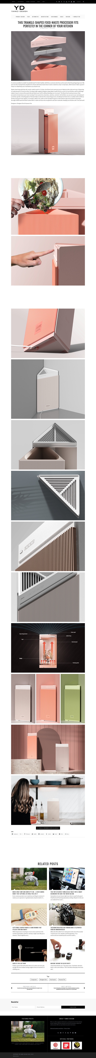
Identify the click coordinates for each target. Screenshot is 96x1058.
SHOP (38, 1)
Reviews (68, 16)
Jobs (43, 1)
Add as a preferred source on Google (49, 828)
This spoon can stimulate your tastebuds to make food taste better (29, 988)
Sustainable (54, 16)
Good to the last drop (19, 963)
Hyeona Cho (62, 979)
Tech (28, 16)
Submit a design (30, 1)
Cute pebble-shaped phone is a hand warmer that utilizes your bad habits (27, 928)
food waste (53, 979)
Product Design (20, 16)
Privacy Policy (67, 1028)
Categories (21, 1)
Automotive (35, 16)
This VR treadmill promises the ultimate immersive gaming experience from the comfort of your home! (66, 988)
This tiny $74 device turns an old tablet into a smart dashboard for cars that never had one (66, 893)
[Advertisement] (59, 9)
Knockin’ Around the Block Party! (60, 963)
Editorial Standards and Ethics (56, 1028)
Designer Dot (43, 979)
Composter (34, 979)
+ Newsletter (76, 16)
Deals (61, 16)
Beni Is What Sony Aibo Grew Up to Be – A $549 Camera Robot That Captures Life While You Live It (28, 893)
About (13, 1)
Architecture (45, 16)
